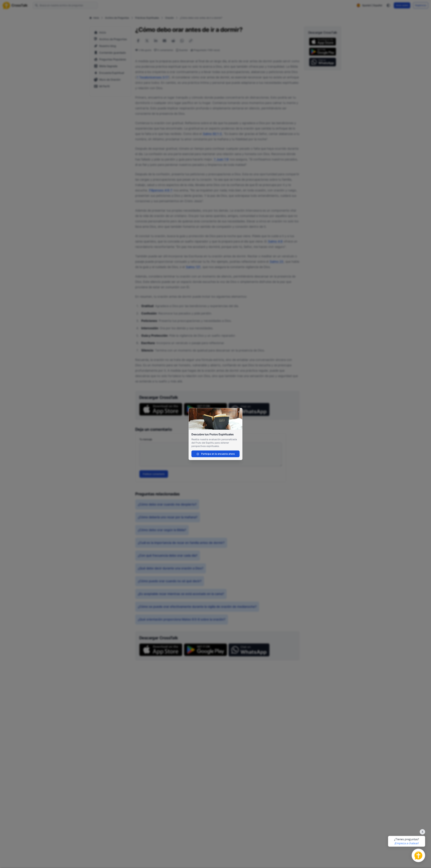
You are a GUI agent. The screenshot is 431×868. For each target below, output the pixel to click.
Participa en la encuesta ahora (218, 453)
